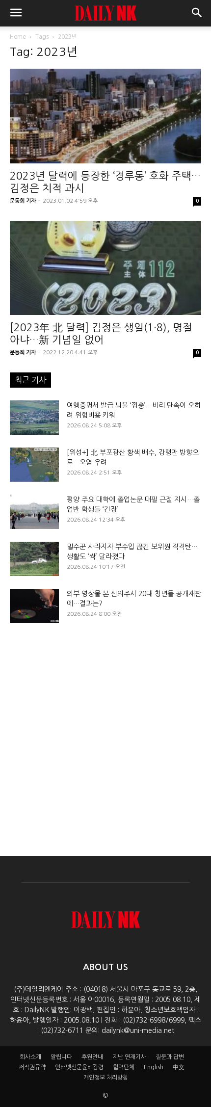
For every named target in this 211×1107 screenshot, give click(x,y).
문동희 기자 (23, 201)
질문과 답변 (170, 1057)
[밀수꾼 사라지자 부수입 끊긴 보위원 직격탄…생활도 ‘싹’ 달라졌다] (34, 559)
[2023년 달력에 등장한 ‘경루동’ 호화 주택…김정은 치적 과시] (105, 116)
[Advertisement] (105, 731)
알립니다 (61, 1057)
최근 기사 (30, 380)
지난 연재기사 (129, 1057)
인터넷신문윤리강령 (79, 1067)
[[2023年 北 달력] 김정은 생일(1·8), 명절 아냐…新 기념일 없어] (105, 268)
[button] (15, 13)
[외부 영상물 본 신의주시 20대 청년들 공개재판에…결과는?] (34, 606)
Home (18, 37)
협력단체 (123, 1067)
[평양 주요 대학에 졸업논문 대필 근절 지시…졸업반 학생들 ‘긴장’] (34, 512)
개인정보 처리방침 (105, 1078)
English (153, 1067)
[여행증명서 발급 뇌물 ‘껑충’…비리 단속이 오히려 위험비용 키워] (34, 417)
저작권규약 (32, 1067)
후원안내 (92, 1057)
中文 (179, 1067)
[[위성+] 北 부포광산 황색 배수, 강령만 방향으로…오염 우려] (34, 465)
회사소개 (30, 1057)
